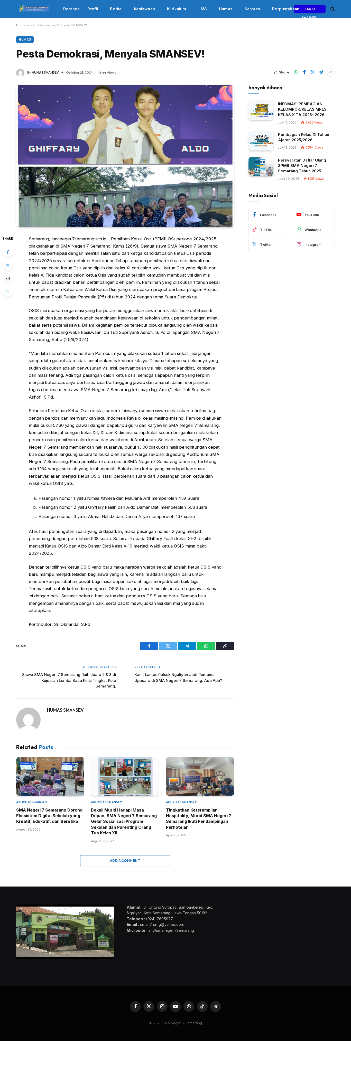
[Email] (8, 278)
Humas (226, 8)
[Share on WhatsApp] (296, 72)
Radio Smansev (310, 10)
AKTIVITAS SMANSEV (31, 802)
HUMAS (25, 39)
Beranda (71, 8)
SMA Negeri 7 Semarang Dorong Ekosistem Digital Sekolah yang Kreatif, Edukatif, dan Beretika (49, 815)
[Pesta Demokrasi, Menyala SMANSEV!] (125, 156)
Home (20, 25)
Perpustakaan (285, 8)
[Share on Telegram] (321, 72)
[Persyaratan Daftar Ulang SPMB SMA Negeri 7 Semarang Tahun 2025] (260, 166)
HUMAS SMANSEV (45, 72)
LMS (202, 8)
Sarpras (252, 8)
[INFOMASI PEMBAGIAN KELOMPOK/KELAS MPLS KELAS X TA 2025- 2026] (260, 110)
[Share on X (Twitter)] (312, 72)
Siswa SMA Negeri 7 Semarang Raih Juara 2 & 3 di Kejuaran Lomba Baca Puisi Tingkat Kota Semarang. (69, 680)
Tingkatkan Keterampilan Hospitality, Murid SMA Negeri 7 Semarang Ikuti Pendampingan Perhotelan (198, 818)
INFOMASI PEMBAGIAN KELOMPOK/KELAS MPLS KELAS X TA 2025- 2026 (302, 109)
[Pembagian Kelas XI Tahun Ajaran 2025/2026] (260, 140)
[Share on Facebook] (304, 72)
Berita (116, 8)
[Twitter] (8, 265)
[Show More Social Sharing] (331, 72)
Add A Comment (125, 861)
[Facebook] (8, 252)
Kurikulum (176, 8)
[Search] (332, 9)
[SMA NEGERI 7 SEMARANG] (33, 9)
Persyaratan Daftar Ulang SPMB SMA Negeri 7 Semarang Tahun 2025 (302, 165)
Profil (92, 8)
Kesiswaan (144, 8)
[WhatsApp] (8, 291)
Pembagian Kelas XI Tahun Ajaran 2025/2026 (303, 137)
